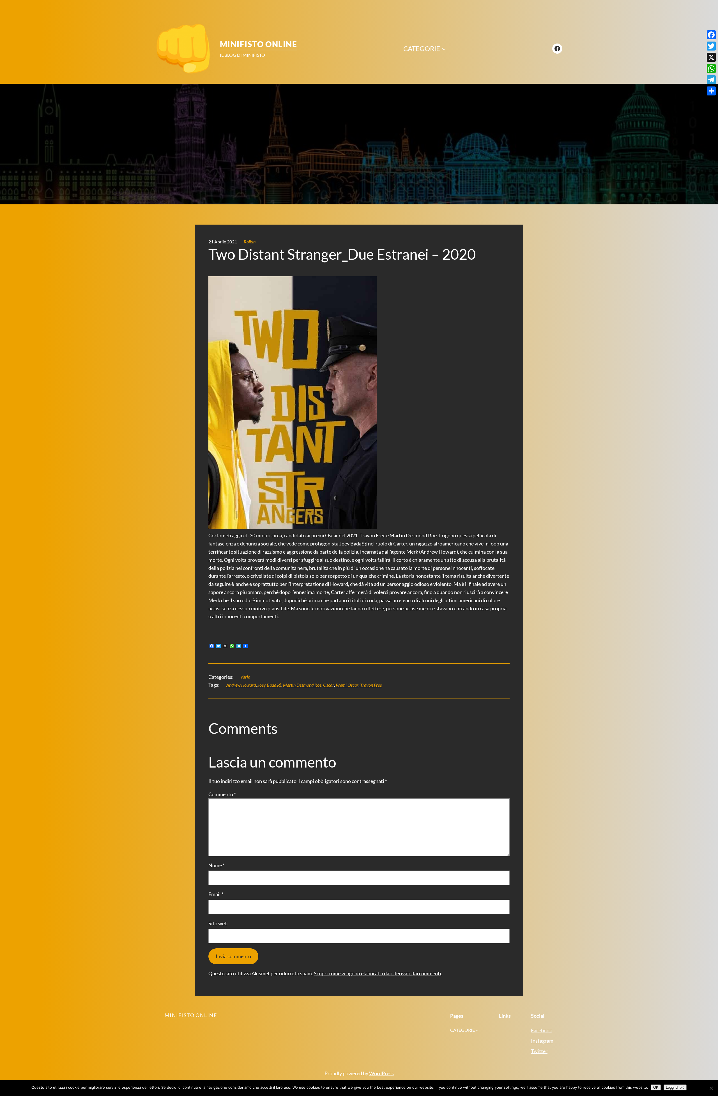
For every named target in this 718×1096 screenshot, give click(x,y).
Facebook (541, 1030)
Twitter (539, 1051)
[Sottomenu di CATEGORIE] (444, 49)
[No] (711, 1088)
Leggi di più (675, 1087)
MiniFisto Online (258, 44)
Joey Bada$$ (269, 685)
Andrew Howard (241, 685)
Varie (245, 676)
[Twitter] (711, 46)
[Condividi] (711, 91)
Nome (216, 865)
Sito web (217, 923)
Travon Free (371, 685)
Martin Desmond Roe (302, 685)
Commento (222, 794)
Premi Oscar (347, 685)
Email (216, 894)
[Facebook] (711, 34)
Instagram (542, 1041)
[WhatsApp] (711, 68)
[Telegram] (711, 79)
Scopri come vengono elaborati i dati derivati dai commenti (377, 973)
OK (656, 1087)
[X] (711, 57)
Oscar (328, 685)
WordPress (381, 1073)
